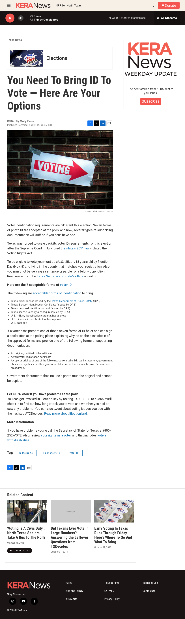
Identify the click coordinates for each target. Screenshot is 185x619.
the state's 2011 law (75, 248)
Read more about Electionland (65, 413)
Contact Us (149, 591)
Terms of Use (150, 582)
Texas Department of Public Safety (71, 301)
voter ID (66, 285)
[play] (10, 18)
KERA (69, 582)
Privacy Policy (112, 599)
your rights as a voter (56, 435)
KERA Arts (71, 599)
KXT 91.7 (109, 591)
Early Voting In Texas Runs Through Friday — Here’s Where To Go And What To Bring (113, 535)
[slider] (26, 18)
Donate (170, 5)
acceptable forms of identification (57, 293)
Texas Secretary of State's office (60, 276)
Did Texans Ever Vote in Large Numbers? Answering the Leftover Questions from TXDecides (70, 537)
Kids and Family (74, 591)
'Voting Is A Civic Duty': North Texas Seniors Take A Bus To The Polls (26, 533)
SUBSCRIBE (150, 101)
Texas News (14, 40)
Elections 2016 (51, 452)
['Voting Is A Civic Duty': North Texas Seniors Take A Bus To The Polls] (27, 511)
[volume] (21, 18)
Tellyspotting (111, 582)
